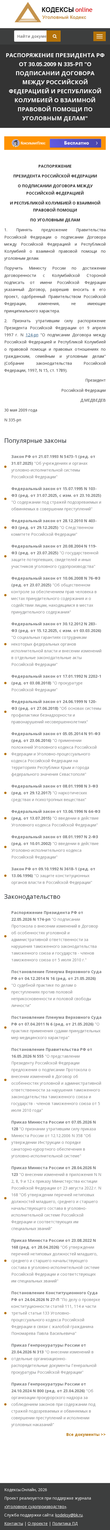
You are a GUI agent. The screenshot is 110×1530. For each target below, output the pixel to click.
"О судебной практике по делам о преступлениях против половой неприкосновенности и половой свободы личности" (56, 988)
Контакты (13, 1523)
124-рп (32, 334)
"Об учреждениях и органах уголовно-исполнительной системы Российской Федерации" (53, 466)
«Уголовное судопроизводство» (35, 1506)
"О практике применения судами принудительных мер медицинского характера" (56, 1027)
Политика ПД (65, 1523)
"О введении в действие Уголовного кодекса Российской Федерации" (55, 818)
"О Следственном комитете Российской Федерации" (54, 527)
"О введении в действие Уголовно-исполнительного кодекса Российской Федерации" (55, 847)
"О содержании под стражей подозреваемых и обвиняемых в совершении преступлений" (56, 499)
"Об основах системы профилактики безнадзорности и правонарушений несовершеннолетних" (56, 711)
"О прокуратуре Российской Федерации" (56, 682)
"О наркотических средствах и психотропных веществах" (54, 792)
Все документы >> (86, 1434)
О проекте (38, 1523)
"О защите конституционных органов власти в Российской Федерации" (53, 875)
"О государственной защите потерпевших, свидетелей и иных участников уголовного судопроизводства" (54, 556)
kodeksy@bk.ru (69, 1515)
